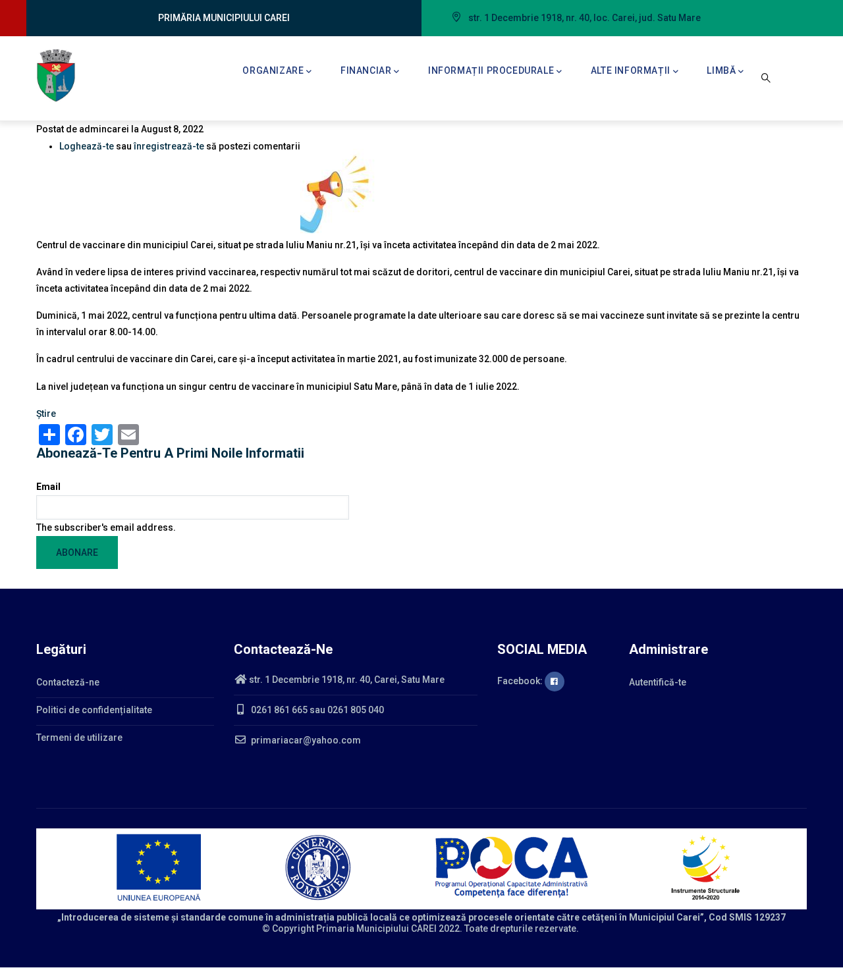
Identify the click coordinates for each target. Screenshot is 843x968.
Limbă (721, 70)
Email (48, 486)
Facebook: (521, 681)
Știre (46, 413)
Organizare (273, 70)
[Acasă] (56, 75)
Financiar (365, 70)
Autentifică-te (657, 682)
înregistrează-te (169, 146)
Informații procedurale (491, 70)
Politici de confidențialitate (94, 710)
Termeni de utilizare (79, 737)
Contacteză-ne (67, 682)
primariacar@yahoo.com (305, 740)
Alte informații (630, 70)
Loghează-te (86, 146)
